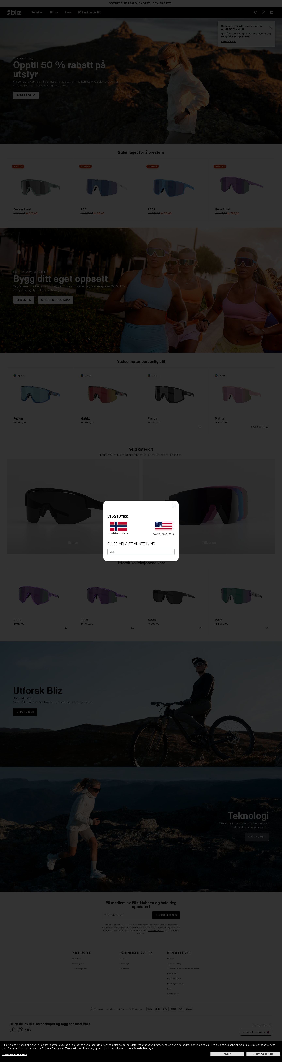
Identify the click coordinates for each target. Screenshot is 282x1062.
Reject (227, 1054)
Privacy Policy (50, 1048)
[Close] (174, 505)
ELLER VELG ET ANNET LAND (131, 543)
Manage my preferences (14, 1055)
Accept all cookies (263, 1054)
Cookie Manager (144, 1048)
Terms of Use (73, 1048)
